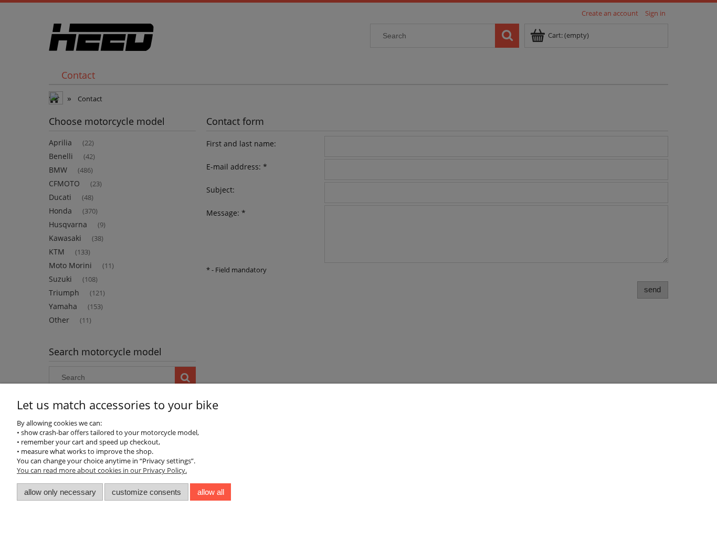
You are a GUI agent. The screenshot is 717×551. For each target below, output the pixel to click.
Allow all (210, 492)
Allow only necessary (60, 492)
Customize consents (146, 492)
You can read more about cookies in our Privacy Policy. (102, 470)
